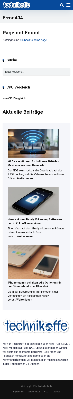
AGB (46, 391)
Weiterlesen (25, 179)
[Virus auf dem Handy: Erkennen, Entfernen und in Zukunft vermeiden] (33, 201)
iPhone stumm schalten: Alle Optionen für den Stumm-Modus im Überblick (34, 284)
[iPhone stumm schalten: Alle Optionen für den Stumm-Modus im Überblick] (33, 262)
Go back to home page (33, 40)
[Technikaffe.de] (17, 4)
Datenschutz (34, 391)
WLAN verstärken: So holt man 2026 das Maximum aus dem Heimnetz (33, 163)
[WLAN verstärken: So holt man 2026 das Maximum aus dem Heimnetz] (33, 143)
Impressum (18, 391)
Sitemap (56, 391)
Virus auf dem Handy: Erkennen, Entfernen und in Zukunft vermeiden (35, 221)
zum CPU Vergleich (14, 98)
